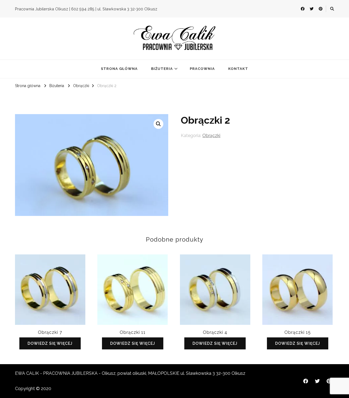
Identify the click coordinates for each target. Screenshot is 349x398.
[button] (158, 124)
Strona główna (119, 69)
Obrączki (211, 135)
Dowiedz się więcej (50, 343)
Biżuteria (162, 69)
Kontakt (238, 69)
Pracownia (202, 69)
